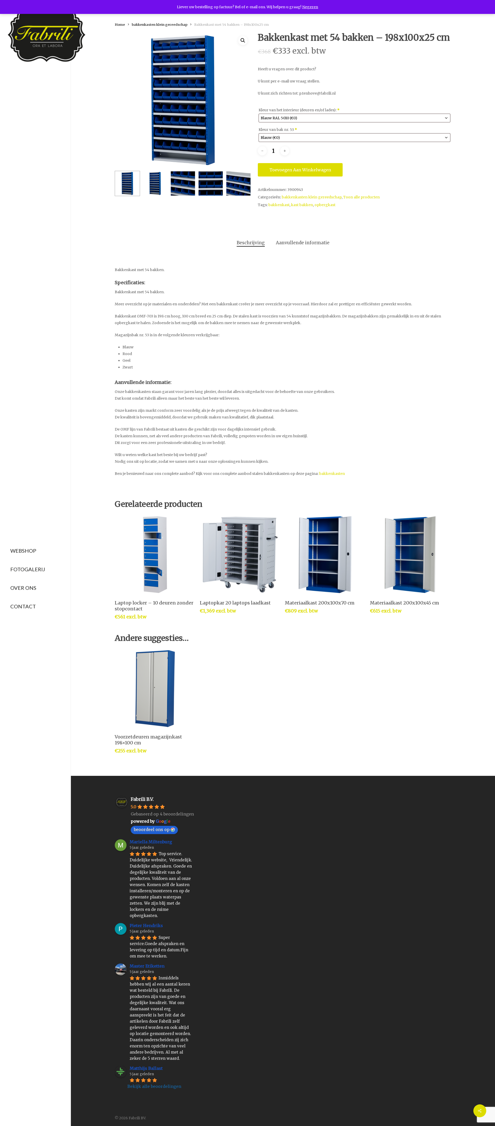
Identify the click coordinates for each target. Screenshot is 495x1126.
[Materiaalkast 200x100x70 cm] (325, 554)
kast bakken (302, 205)
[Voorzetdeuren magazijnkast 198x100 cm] (155, 688)
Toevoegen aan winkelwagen (300, 169)
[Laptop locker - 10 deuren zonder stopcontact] (155, 554)
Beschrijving (251, 243)
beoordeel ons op (152, 829)
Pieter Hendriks (146, 925)
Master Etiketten (147, 966)
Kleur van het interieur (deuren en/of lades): (299, 110)
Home (120, 24)
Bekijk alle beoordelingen (154, 1086)
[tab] (251, 243)
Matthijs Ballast (146, 1068)
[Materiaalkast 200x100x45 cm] (410, 554)
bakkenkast (279, 205)
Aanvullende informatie (302, 243)
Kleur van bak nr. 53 (278, 129)
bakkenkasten (332, 473)
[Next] (242, 183)
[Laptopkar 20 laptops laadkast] (240, 554)
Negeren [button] (310, 7)
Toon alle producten (361, 197)
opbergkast (325, 205)
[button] (243, 40)
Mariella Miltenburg (151, 841)
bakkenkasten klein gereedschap (159, 24)
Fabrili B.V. (142, 799)
